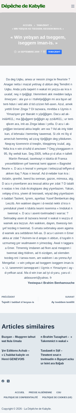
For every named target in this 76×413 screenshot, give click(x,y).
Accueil (19, 392)
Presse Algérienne (40, 392)
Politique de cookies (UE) (57, 397)
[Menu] (72, 6)
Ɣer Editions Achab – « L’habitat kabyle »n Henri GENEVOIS (16, 355)
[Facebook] (3, 381)
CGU (58, 392)
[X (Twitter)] (8, 381)
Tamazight (54, 52)
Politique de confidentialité (21, 397)
